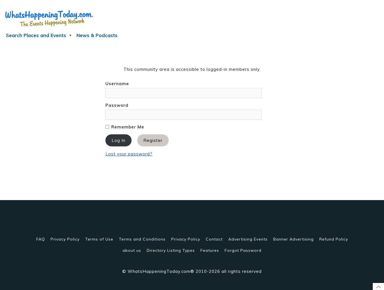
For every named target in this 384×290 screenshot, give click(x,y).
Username (117, 83)
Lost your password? (128, 154)
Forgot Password (243, 250)
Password (116, 105)
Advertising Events (248, 239)
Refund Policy (333, 239)
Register (152, 140)
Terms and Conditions (142, 239)
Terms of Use (99, 239)
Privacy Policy (65, 239)
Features (209, 250)
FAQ (40, 239)
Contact (214, 239)
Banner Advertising (293, 239)
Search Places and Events (36, 35)
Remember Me (127, 127)
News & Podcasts (97, 35)
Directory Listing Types (171, 250)
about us (132, 250)
